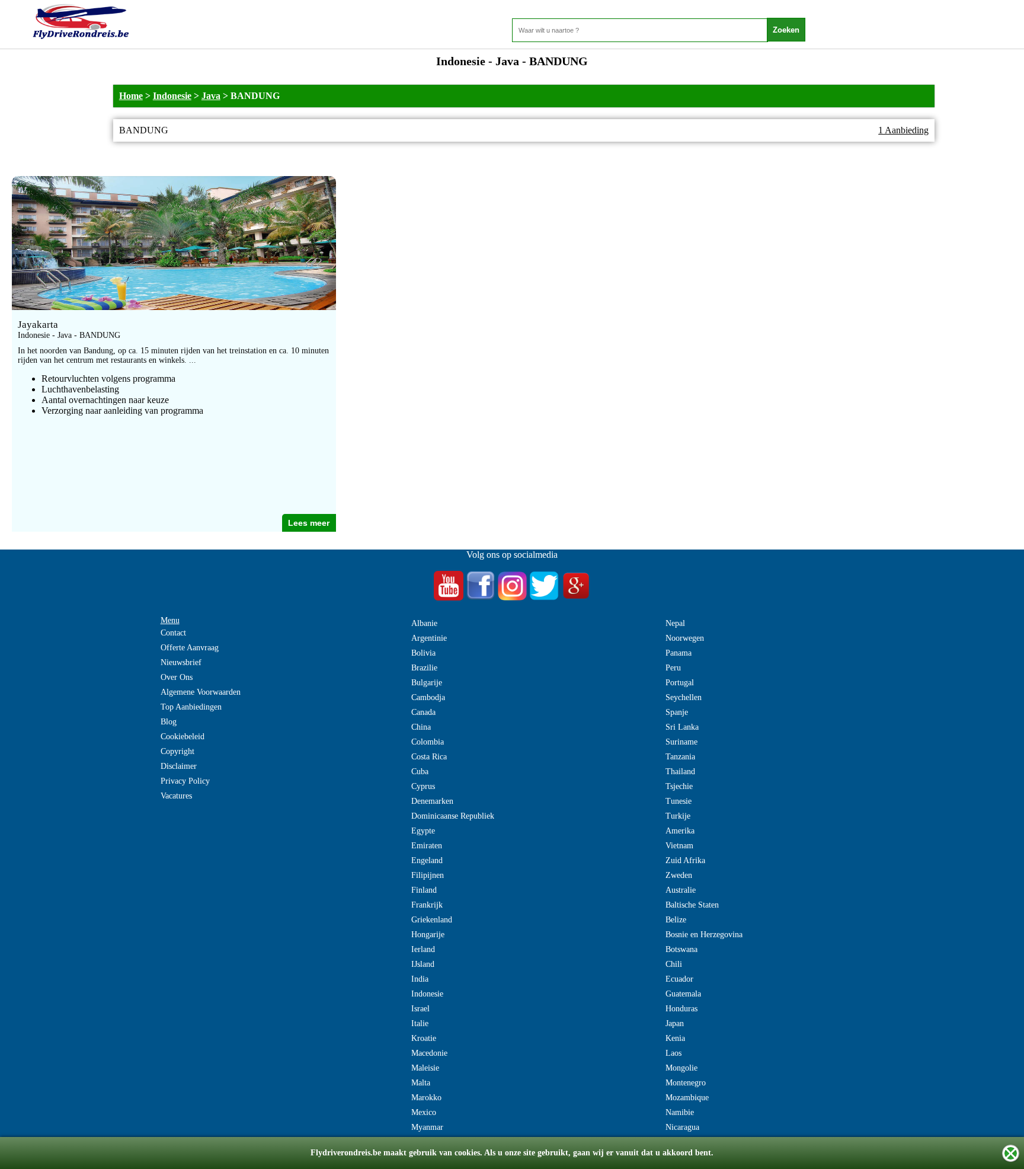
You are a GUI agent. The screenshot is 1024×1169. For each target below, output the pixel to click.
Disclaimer (179, 766)
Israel (420, 1008)
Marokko (426, 1097)
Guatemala (683, 993)
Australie (680, 890)
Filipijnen (427, 875)
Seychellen (683, 697)
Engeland (427, 860)
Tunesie (678, 801)
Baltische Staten (692, 904)
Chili (673, 964)
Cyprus (423, 786)
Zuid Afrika (685, 860)
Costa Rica (429, 756)
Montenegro (685, 1082)
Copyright (177, 751)
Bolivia (423, 653)
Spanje (676, 712)
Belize (675, 919)
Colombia (427, 741)
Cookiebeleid (182, 736)
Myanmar (427, 1127)
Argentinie (429, 638)
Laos (673, 1053)
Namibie (679, 1112)
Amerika (680, 830)
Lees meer (308, 523)
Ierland (423, 949)
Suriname (681, 741)
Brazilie (424, 667)
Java (210, 96)
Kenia (675, 1038)
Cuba (419, 771)
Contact (173, 632)
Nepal (675, 623)
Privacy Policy (185, 781)
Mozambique (687, 1097)
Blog (169, 721)
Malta (420, 1082)
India (419, 979)
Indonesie (172, 96)
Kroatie (423, 1038)
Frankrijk (427, 904)
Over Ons (177, 677)
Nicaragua (682, 1127)
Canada (423, 712)
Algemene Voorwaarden (201, 692)
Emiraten (426, 845)
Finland (424, 890)
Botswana (681, 949)
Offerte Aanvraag (190, 647)
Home (131, 96)
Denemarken (432, 801)
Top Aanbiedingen (191, 706)
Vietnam (679, 845)
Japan (674, 1023)
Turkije (677, 816)
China (421, 727)
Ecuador (679, 979)
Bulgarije (426, 682)
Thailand (680, 771)
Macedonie (429, 1053)
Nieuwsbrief (181, 662)
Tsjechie (679, 786)
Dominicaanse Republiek (452, 816)
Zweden (678, 875)
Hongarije (427, 934)
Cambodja (428, 697)
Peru (673, 667)
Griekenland (431, 919)
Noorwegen (684, 638)
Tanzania (680, 756)
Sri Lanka (682, 727)
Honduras (681, 1008)
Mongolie (681, 1067)
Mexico (423, 1112)
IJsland (422, 964)
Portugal (679, 682)
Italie (419, 1023)
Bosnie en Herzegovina (704, 934)
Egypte (423, 830)
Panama (678, 653)
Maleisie (425, 1067)
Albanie (424, 623)
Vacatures (176, 795)
